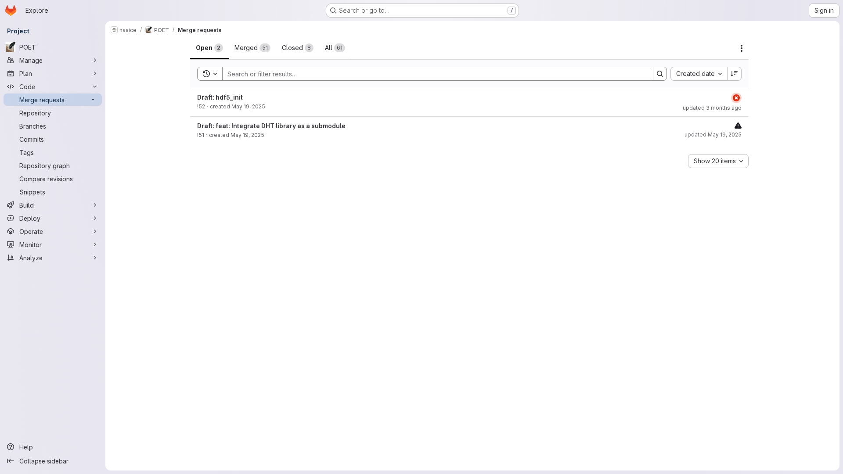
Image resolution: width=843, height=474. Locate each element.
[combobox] (698, 74)
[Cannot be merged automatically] (738, 125)
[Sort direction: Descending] (735, 74)
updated (712, 107)
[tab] (209, 48)
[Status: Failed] (736, 98)
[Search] (660, 74)
